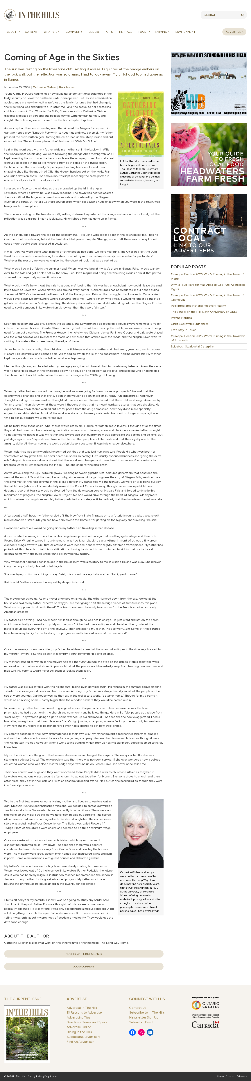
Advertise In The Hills (82, 1008)
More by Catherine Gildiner (84, 953)
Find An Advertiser (80, 1042)
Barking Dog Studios (47, 1076)
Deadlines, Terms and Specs (87, 1022)
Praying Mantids (181, 318)
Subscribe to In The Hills (147, 1012)
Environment (185, 31)
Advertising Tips (78, 1017)
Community (74, 31)
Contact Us (137, 1008)
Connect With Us (147, 999)
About (12, 31)
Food (143, 31)
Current (31, 31)
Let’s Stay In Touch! (184, 330)
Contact (230, 1076)
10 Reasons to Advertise (84, 1012)
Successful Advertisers (83, 1037)
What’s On (52, 31)
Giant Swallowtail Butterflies (190, 324)
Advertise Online (79, 1027)
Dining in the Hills (79, 1032)
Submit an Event (141, 1022)
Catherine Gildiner (45, 87)
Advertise (233, 31)
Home (220, 1076)
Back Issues (67, 87)
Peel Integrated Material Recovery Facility (198, 305)
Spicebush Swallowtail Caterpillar (192, 346)
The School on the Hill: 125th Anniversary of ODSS (204, 311)
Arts (109, 31)
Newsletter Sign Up (143, 1017)
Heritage (125, 31)
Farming (161, 31)
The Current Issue (23, 999)
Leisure (94, 31)
